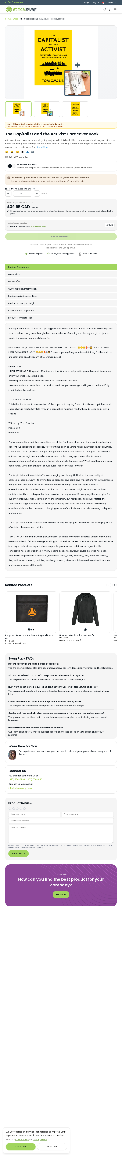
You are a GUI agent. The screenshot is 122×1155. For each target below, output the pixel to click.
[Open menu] (115, 9)
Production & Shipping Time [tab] (22, 296)
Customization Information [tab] (22, 288)
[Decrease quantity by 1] (8, 193)
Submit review (18, 853)
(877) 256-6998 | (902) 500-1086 (25, 779)
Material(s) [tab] (14, 281)
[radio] (9, 808)
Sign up (96, 2)
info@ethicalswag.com (20, 788)
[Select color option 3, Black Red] (33, 629)
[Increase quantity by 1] (37, 193)
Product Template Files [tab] (20, 317)
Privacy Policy (40, 1139)
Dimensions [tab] (14, 274)
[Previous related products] (108, 585)
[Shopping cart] (110, 9)
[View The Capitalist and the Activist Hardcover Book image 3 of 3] (75, 109)
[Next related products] (114, 585)
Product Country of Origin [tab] (21, 303)
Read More (42, 147)
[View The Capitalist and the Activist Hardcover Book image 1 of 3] (18, 109)
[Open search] (104, 9)
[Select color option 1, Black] (29, 629)
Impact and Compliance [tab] (21, 310)
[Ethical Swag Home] (21, 9)
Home (8, 19)
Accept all (20, 1147)
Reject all (52, 1146)
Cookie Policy (22, 1139)
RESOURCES (61, 894)
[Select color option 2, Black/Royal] (31, 629)
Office (15, 19)
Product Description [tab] (18, 267)
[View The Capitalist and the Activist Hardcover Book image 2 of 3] (47, 109)
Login (86, 2)
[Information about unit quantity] (33, 189)
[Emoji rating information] (32, 152)
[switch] (11, 166)
